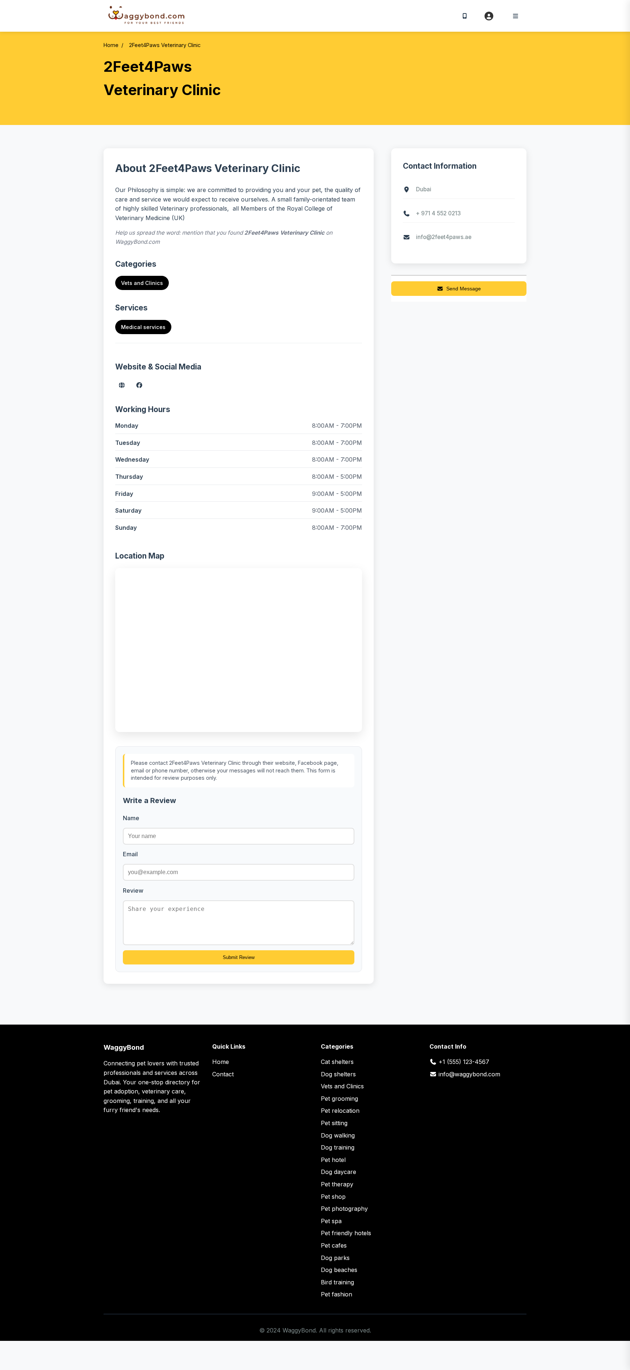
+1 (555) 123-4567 (464, 1061)
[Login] (489, 16)
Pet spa (331, 1221)
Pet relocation (340, 1110)
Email (130, 854)
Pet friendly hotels (346, 1233)
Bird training (337, 1282)
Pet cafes (334, 1245)
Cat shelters (337, 1061)
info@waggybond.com (469, 1074)
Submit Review (238, 957)
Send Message (463, 288)
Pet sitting (334, 1123)
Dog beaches (339, 1269)
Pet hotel (333, 1159)
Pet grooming (339, 1098)
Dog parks (335, 1257)
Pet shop (333, 1196)
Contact (223, 1074)
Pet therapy (337, 1184)
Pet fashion (336, 1294)
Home (111, 45)
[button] (515, 16)
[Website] (121, 385)
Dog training (337, 1147)
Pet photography (344, 1208)
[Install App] (464, 15)
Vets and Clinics (142, 283)
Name (131, 818)
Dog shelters (338, 1074)
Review (133, 890)
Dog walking (338, 1135)
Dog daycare (338, 1171)
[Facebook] (139, 385)
